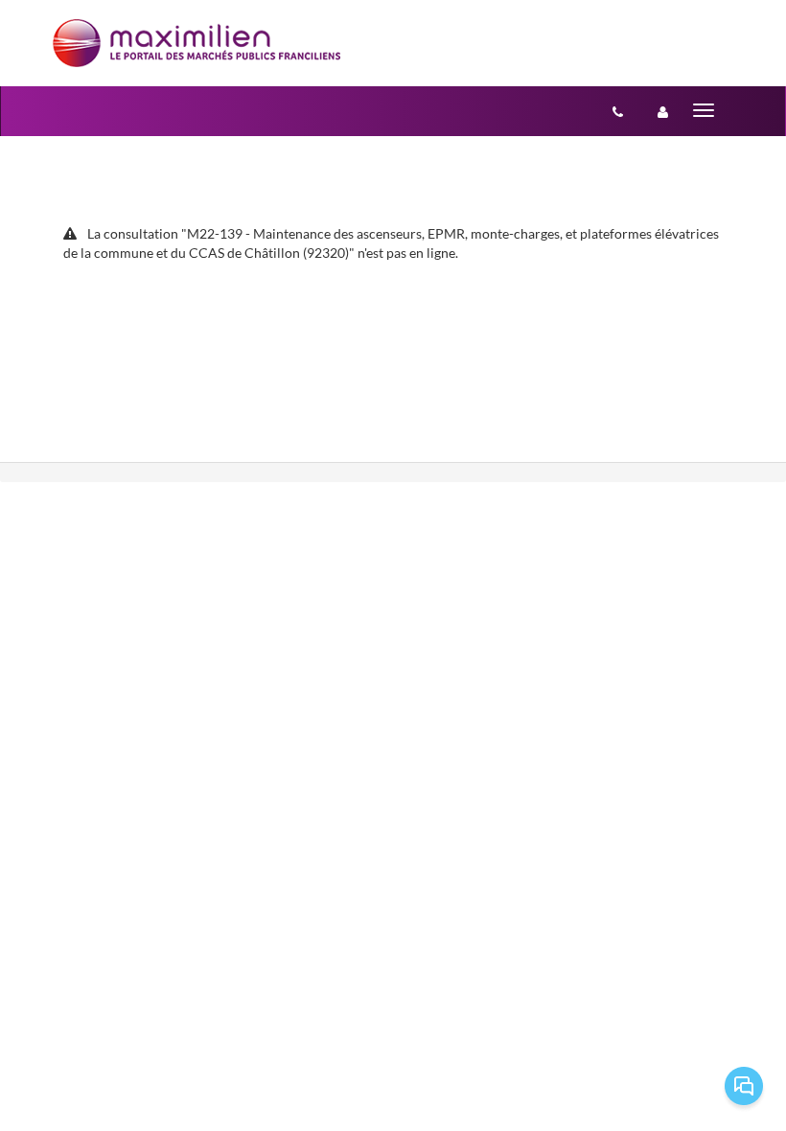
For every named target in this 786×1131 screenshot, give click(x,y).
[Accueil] (196, 43)
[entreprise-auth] (663, 111)
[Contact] (618, 111)
